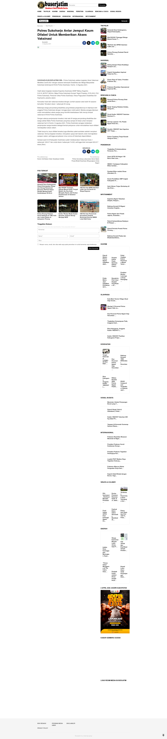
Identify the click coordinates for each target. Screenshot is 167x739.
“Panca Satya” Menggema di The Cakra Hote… (106, 567)
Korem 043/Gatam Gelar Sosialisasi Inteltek (50, 158)
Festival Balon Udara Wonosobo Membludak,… (115, 514)
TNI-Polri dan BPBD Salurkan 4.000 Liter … (117, 45)
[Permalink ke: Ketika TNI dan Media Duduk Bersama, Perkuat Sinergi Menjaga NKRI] (68, 206)
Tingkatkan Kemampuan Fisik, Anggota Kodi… (117, 322)
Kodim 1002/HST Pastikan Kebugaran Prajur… (116, 337)
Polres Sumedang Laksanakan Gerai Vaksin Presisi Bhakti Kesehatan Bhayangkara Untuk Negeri (85, 160)
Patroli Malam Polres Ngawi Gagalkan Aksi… (106, 259)
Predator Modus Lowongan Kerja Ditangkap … (124, 277)
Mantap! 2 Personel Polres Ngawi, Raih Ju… (116, 307)
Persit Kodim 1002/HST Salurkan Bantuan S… (118, 115)
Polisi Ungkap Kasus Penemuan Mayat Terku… (124, 259)
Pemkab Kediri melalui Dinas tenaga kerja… (114, 576)
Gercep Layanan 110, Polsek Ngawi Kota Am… (116, 122)
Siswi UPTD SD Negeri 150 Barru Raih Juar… (116, 157)
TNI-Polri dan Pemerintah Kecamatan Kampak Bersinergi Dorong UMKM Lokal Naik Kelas (88, 216)
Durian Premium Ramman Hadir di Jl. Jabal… (115, 497)
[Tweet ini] (89, 43)
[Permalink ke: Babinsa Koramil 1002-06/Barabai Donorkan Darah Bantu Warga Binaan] (124, 351)
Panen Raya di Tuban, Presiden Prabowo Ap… (117, 80)
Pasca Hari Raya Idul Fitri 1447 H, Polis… (124, 514)
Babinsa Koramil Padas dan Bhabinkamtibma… (116, 236)
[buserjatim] (52, 5)
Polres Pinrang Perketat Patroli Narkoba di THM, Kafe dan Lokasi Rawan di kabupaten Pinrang (46, 216)
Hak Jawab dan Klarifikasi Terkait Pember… (124, 546)
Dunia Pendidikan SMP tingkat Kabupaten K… (117, 179)
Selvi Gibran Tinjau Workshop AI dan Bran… (118, 187)
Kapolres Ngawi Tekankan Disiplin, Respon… (116, 199)
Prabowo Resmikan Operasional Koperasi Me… (118, 88)
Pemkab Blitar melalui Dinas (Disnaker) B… (116, 172)
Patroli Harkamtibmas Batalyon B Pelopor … (117, 222)
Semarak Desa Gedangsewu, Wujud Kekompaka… (117, 30)
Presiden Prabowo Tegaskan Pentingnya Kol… (117, 452)
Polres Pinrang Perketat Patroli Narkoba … (117, 53)
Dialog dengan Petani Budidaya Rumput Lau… (118, 65)
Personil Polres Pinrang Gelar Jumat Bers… (117, 100)
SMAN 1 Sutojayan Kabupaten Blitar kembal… (117, 165)
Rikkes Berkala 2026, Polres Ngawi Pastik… (114, 382)
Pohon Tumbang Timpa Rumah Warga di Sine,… (117, 137)
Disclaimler (70, 723)
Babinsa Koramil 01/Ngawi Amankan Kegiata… (116, 207)
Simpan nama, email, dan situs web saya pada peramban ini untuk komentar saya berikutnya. (68, 244)
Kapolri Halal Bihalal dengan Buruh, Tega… (117, 474)
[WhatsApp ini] (97, 43)
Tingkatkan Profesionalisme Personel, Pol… (116, 150)
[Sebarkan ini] (84, 43)
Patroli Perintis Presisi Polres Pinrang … (117, 229)
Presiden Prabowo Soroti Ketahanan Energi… (115, 445)
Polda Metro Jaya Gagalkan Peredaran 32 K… (106, 282)
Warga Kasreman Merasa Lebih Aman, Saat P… (115, 542)
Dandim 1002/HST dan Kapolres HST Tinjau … (118, 130)
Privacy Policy (42, 728)
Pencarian (102, 5)
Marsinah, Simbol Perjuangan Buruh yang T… (117, 403)
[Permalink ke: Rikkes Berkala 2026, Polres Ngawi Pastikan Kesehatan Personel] (115, 373)
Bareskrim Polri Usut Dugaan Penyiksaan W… (115, 281)
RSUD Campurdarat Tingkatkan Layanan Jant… (124, 385)
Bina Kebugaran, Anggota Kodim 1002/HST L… (116, 329)
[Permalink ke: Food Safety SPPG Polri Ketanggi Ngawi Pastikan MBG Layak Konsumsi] (106, 506)
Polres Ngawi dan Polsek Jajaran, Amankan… (115, 214)
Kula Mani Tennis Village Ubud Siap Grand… (117, 299)
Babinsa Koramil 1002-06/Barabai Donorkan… (124, 361)
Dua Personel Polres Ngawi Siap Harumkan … (118, 314)
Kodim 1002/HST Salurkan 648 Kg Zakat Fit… (117, 418)
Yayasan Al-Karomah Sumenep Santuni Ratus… (117, 425)
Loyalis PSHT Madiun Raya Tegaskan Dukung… (116, 460)
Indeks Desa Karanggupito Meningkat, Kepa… (106, 551)
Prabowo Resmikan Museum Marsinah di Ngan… (117, 437)
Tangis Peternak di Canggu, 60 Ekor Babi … (106, 359)
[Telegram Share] (93, 43)
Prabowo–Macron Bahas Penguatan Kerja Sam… (115, 467)
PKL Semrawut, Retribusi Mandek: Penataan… (106, 498)
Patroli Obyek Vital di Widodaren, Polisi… (114, 410)
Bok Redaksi (41, 723)
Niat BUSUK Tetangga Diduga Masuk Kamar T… (117, 38)
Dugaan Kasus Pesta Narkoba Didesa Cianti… (114, 262)
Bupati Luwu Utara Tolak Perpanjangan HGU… (124, 572)
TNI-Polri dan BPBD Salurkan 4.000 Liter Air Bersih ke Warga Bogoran (89, 189)
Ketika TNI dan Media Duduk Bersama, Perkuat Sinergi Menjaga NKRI (68, 215)
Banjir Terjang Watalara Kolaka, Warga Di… (117, 107)
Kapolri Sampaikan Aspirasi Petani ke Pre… (116, 73)
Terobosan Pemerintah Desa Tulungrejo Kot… (124, 496)
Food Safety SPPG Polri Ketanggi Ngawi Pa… (106, 516)
